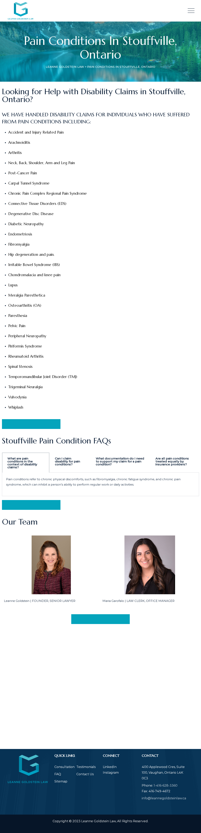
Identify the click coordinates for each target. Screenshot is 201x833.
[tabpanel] (100, 484)
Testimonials (86, 767)
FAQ (57, 774)
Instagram (111, 772)
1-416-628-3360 (165, 785)
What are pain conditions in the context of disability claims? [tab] (22, 463)
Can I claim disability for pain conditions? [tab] (67, 461)
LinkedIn (110, 767)
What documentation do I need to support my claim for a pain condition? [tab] (120, 461)
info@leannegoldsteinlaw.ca (164, 798)
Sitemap (60, 781)
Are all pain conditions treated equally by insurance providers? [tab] (172, 461)
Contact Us (85, 774)
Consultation (64, 767)
